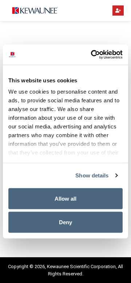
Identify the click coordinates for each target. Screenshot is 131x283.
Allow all (65, 198)
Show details (91, 175)
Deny (65, 222)
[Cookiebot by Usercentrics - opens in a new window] (92, 55)
